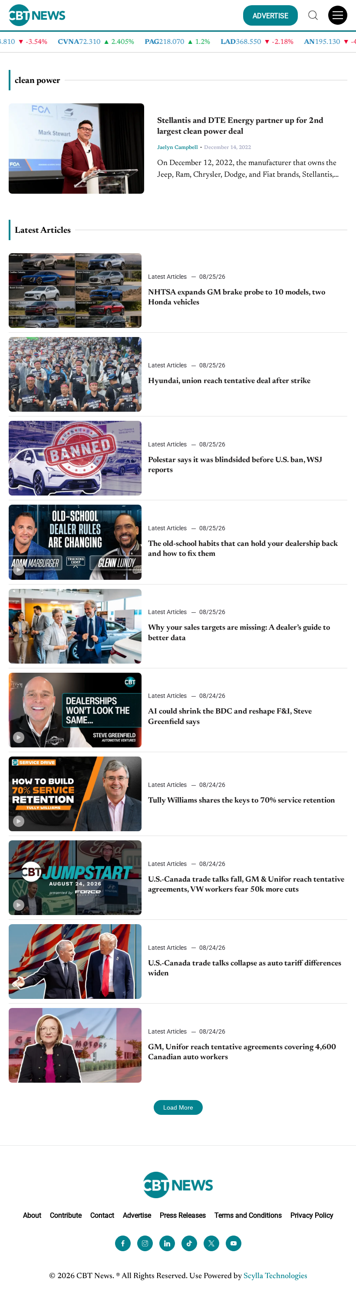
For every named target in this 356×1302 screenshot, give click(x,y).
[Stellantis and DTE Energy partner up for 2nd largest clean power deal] (76, 148)
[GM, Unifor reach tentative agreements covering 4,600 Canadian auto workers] (75, 1045)
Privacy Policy (311, 1215)
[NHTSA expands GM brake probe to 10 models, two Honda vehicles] (75, 290)
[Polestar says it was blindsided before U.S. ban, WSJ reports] (75, 458)
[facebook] (123, 1243)
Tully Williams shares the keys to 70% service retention (241, 801)
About (32, 1215)
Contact (102, 1215)
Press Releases (183, 1215)
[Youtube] (233, 1243)
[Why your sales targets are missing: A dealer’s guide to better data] (75, 626)
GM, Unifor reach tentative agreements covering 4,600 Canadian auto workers (242, 1052)
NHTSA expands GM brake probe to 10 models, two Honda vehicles (236, 298)
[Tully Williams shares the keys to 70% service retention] (75, 794)
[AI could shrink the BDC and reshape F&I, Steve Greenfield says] (75, 710)
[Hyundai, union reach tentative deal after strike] (75, 374)
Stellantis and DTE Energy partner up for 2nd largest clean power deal (240, 126)
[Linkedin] (167, 1243)
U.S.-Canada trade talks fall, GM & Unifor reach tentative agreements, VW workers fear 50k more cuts (246, 885)
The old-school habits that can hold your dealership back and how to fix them (243, 549)
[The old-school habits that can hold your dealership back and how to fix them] (75, 542)
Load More (178, 1107)
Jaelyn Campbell (177, 147)
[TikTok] (189, 1243)
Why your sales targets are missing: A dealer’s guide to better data (239, 633)
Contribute (66, 1215)
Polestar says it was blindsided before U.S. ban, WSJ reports (235, 465)
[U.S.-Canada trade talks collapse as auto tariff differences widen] (75, 961)
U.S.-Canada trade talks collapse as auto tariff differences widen (244, 969)
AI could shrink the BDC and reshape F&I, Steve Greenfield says (230, 717)
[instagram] (145, 1243)
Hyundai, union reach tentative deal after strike (229, 381)
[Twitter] (211, 1243)
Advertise (137, 1215)
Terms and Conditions (248, 1215)
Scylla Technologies (275, 1276)
